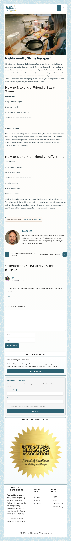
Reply (9, 296)
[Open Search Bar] (59, 8)
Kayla (13, 278)
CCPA (55, 497)
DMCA (55, 500)
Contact (38, 503)
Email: (9, 398)
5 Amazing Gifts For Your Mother (49, 254)
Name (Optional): (12, 390)
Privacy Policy (58, 507)
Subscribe (35, 411)
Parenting (37, 219)
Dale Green (27, 231)
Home (38, 497)
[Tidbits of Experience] (11, 8)
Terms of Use (58, 503)
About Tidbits (35, 371)
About (38, 500)
